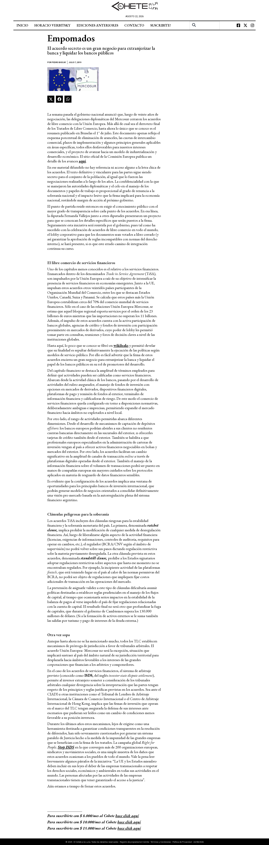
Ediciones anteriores (97, 25)
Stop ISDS (66, 747)
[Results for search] (205, 31)
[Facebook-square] (238, 25)
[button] (50, 99)
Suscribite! (160, 25)
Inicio (22, 25)
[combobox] (205, 25)
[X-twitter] (245, 25)
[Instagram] (252, 25)
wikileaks (120, 345)
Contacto (134, 25)
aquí (82, 161)
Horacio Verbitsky (52, 25)
